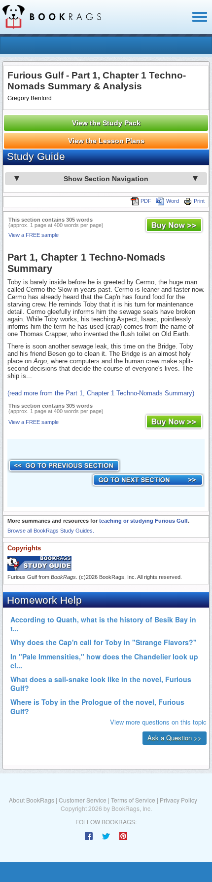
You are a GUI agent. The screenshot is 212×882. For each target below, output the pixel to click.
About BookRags (31, 800)
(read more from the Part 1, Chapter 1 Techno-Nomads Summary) (100, 393)
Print (199, 201)
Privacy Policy (178, 800)
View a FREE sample (33, 235)
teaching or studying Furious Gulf (143, 521)
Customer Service (82, 800)
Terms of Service (133, 800)
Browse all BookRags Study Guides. (50, 531)
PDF (146, 201)
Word (172, 201)
